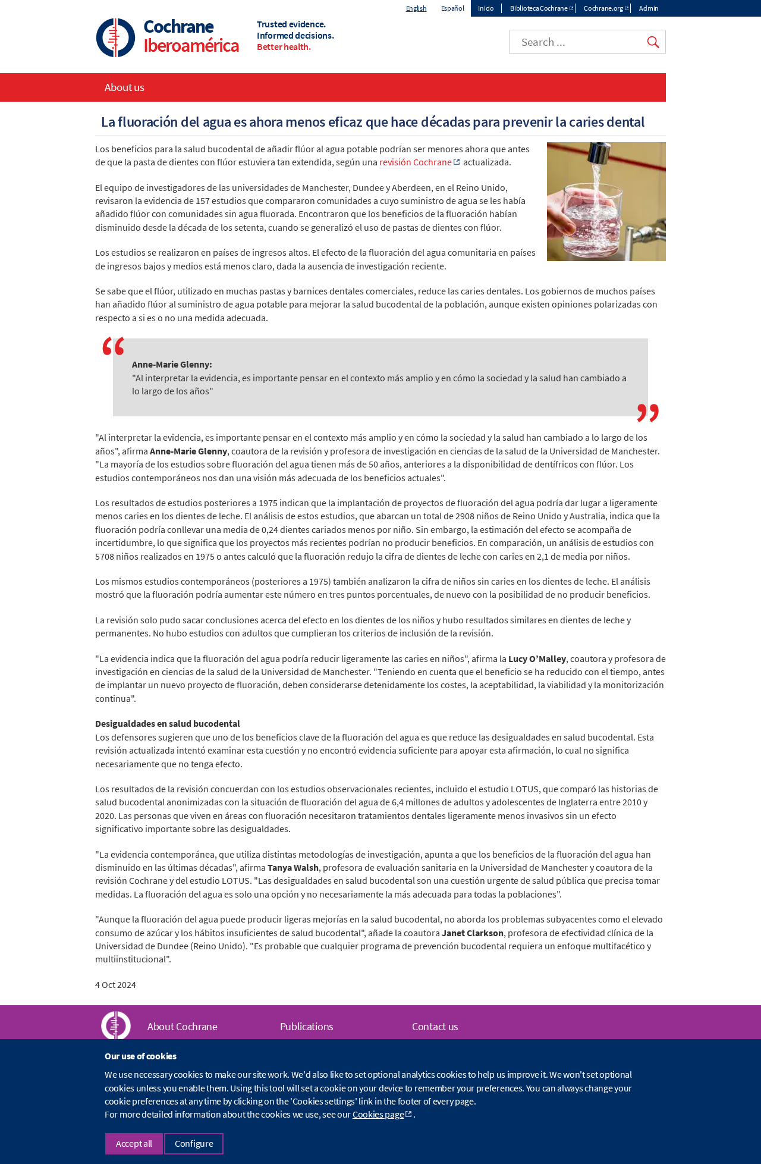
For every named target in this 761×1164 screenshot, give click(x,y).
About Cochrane (182, 1026)
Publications (307, 1026)
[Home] (116, 39)
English (416, 8)
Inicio (485, 8)
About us (124, 87)
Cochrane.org (603, 8)
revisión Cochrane (415, 162)
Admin (649, 8)
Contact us (435, 1026)
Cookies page (378, 1115)
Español (452, 8)
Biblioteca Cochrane (538, 8)
